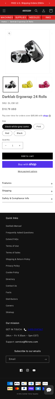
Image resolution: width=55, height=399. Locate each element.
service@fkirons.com (26, 341)
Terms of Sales (13, 252)
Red (7, 133)
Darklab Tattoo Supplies (30, 394)
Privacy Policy (13, 266)
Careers (9, 305)
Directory (10, 279)
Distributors (12, 299)
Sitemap (10, 312)
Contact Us (11, 286)
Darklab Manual (13, 226)
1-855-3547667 (35, 329)
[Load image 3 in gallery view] (44, 84)
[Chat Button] (49, 390)
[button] (4, 10)
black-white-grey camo (17, 126)
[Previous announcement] (5, 3)
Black (20, 133)
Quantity (6, 140)
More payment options (27, 171)
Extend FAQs (12, 239)
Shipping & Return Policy (18, 259)
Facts (8, 292)
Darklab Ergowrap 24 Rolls (21, 22)
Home (4, 22)
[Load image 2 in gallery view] (27, 84)
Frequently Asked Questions (20, 232)
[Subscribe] (45, 359)
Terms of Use (12, 246)
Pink (39, 126)
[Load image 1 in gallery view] (10, 84)
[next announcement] (49, 3)
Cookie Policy (12, 272)
